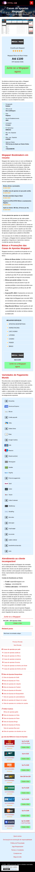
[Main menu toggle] (31, 3)
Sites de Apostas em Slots (11, 715)
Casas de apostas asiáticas (11, 652)
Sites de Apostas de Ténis (11, 680)
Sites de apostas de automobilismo (14, 697)
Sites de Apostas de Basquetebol (13, 693)
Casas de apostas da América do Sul (14, 669)
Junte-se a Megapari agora (18, 70)
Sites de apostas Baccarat (11, 728)
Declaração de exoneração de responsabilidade (17, 839)
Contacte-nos (18, 853)
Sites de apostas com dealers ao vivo (14, 731)
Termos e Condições (17, 850)
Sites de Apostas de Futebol (12, 687)
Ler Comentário (9, 746)
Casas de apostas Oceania (11, 662)
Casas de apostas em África (12, 656)
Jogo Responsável (17, 846)
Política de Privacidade (17, 843)
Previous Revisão (17, 642)
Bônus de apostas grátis (10, 712)
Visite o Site (17, 623)
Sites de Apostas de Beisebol (12, 690)
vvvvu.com (13, 864)
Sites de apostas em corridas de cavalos (15, 703)
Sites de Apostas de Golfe (11, 677)
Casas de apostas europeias (12, 659)
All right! (6, 869)
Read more (14, 869)
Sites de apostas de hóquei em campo (15, 700)
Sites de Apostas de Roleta (11, 725)
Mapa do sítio (18, 857)
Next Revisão (17, 645)
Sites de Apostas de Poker (11, 718)
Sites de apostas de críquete (12, 684)
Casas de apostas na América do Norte (15, 665)
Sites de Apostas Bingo (10, 721)
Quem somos (17, 836)
